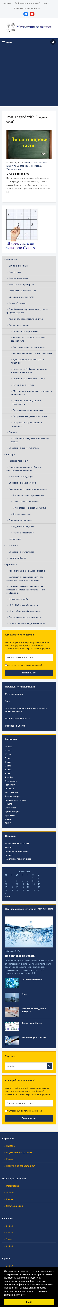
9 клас (28, 166)
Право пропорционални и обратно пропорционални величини (23, 469)
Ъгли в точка (15, 272)
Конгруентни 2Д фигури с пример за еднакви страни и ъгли (29, 371)
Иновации (9, 789)
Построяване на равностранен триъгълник (26, 424)
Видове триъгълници (19, 325)
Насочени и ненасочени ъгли (22, 291)
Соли (7, 701)
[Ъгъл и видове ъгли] (28, 144)
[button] (7, 42)
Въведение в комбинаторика (22, 483)
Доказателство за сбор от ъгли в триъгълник (27, 361)
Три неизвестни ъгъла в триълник (29, 347)
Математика (12, 1186)
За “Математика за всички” (17, 844)
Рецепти (9, 804)
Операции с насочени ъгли (21, 297)
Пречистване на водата (17, 718)
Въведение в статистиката (21, 552)
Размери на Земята (15, 725)
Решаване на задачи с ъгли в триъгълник (32, 353)
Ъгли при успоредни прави (21, 284)
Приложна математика (15, 800)
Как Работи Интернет (32, 979)
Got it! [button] (29, 1302)
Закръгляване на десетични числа (25, 617)
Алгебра (10, 454)
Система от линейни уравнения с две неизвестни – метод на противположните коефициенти (25, 589)
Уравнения (11, 564)
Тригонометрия (13, 169)
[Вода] (12, 997)
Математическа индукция (21, 477)
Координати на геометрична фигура (26, 319)
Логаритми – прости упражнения (28, 495)
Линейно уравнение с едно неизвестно (27, 571)
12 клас (8, 754)
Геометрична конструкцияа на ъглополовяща (26, 402)
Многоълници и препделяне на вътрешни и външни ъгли (31, 393)
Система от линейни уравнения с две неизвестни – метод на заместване (24, 578)
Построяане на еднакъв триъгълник (30, 416)
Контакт (48, 3)
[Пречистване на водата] (29, 932)
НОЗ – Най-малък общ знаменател (25, 611)
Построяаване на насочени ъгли (28, 410)
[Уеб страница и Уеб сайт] (12, 1040)
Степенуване (15, 539)
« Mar (7, 896)
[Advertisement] (29, 75)
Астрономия (11, 781)
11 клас (34, 162)
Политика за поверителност (27, 8)
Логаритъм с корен (22, 514)
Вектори (13, 432)
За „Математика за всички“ (27, 3)
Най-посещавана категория (20, 909)
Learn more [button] (20, 1295)
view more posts (45, 909)
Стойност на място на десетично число (27, 623)
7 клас (14, 166)
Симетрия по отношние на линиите (29, 379)
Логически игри (12, 796)
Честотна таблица (17, 558)
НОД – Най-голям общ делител (23, 605)
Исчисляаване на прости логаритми (29, 508)
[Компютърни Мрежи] (12, 1026)
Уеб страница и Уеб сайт (34, 1037)
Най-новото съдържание (17, 851)
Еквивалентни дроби (18, 599)
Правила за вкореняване (20, 520)
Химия (8, 823)
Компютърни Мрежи (32, 1023)
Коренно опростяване (23, 533)
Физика (8, 819)
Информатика (11, 792)
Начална (7, 3)
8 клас (21, 166)
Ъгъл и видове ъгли (18, 266)
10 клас (26, 162)
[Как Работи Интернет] (12, 983)
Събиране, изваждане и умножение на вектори (30, 440)
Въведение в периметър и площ (24, 448)
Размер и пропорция (18, 461)
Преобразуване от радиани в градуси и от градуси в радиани (27, 311)
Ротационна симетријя (23, 385)
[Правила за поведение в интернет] (12, 1012)
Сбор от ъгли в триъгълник (25, 331)
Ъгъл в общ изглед (18, 303)
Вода (24, 994)
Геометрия (11, 259)
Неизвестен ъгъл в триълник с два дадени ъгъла (28, 339)
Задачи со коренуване (23, 526)
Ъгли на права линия (18, 278)
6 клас (8, 762)
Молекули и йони (14, 694)
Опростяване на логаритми (26, 501)
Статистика (12, 545)
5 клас (42, 162)
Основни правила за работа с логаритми (28, 489)
